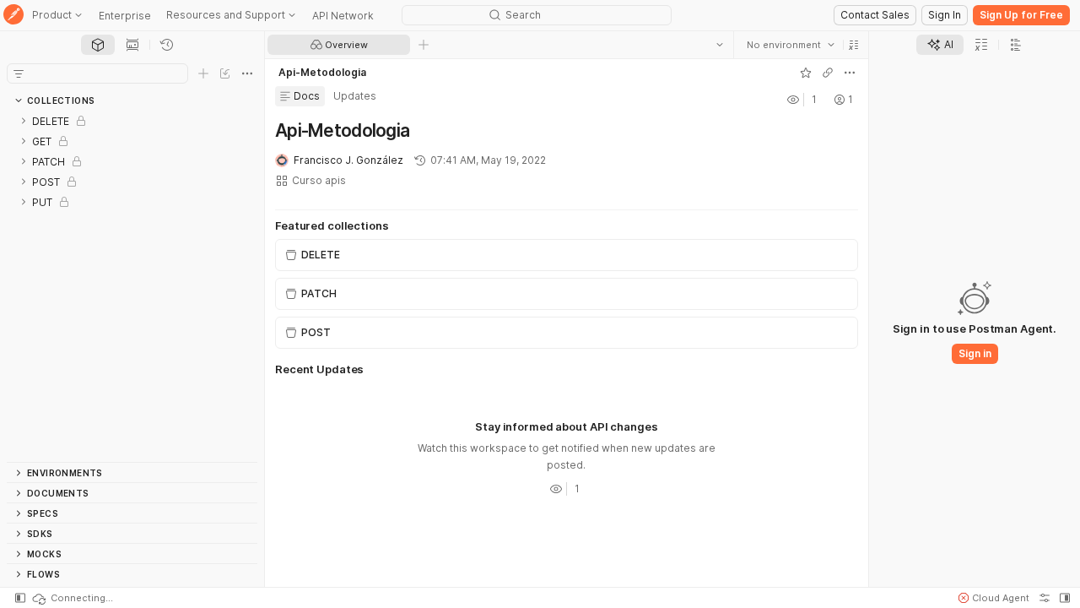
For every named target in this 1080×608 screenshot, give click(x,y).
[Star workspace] (805, 72)
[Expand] (23, 121)
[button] (854, 44)
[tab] (98, 45)
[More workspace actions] (849, 72)
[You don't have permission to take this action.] (423, 45)
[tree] (132, 286)
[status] (71, 597)
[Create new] (203, 73)
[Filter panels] (18, 73)
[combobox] (790, 44)
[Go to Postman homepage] (13, 15)
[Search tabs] (720, 45)
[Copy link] (827, 72)
